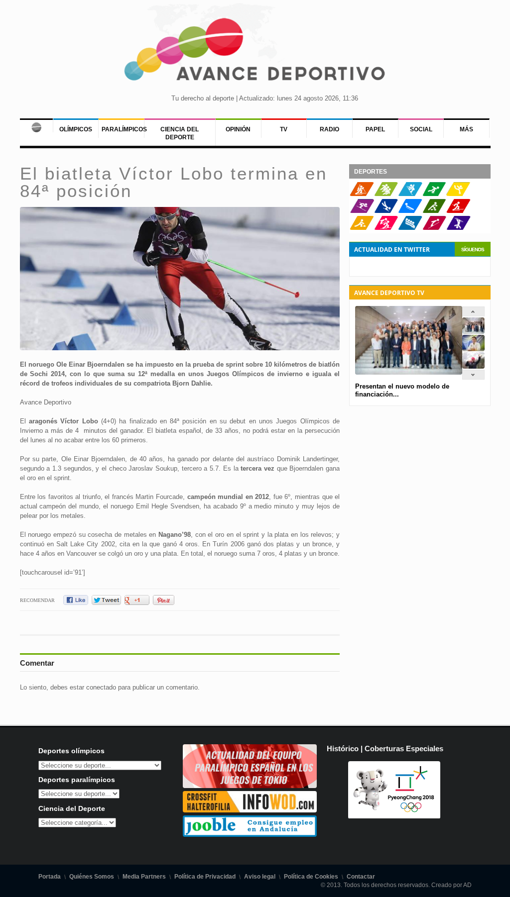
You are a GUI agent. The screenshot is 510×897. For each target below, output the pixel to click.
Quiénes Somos (91, 876)
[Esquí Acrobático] (458, 227)
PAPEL (375, 129)
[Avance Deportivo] (255, 52)
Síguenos (472, 249)
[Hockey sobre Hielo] (434, 210)
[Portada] (36, 125)
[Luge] (410, 210)
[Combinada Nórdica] (386, 227)
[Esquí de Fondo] (458, 210)
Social (421, 129)
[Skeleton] (386, 210)
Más (466, 129)
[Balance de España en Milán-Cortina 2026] (473, 349)
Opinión (238, 129)
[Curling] (362, 227)
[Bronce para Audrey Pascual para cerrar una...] (473, 366)
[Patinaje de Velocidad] (434, 194)
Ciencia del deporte (179, 133)
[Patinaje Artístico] (458, 194)
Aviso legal (259, 876)
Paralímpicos (124, 129)
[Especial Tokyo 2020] (250, 786)
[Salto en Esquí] (434, 227)
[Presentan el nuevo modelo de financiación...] (473, 331)
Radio (329, 129)
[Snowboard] (410, 194)
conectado (101, 687)
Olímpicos (75, 129)
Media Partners (144, 876)
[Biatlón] (362, 194)
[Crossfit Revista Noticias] (250, 810)
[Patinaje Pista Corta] (386, 194)
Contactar (361, 876)
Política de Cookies (311, 876)
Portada (49, 876)
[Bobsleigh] (410, 227)
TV (283, 129)
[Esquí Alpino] (362, 210)
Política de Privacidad (205, 876)
